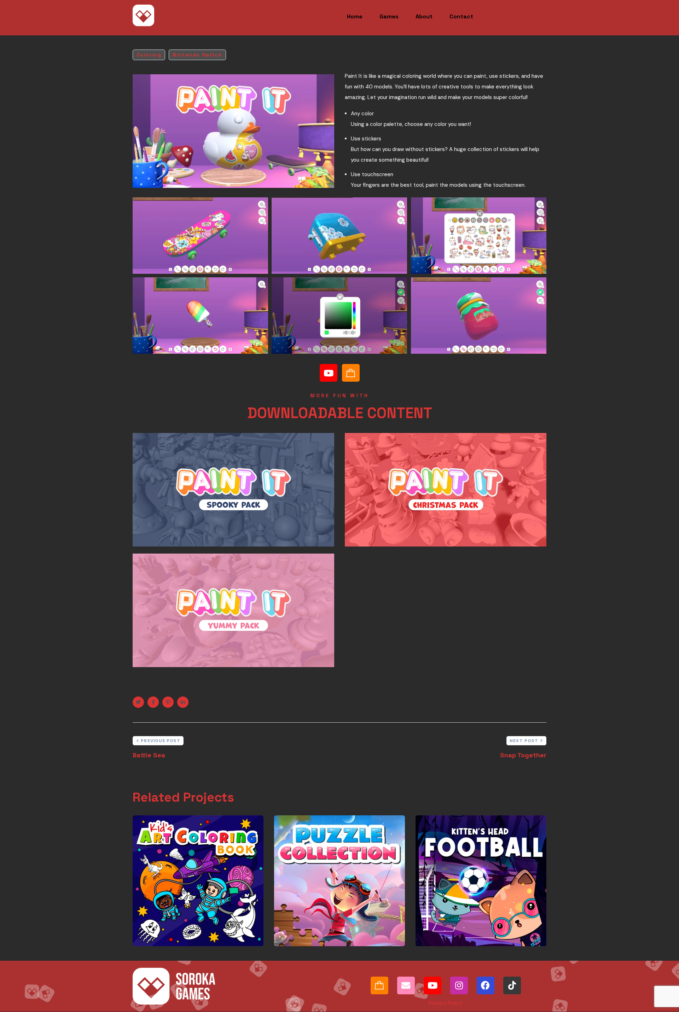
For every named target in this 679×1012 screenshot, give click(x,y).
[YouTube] (328, 373)
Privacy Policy (446, 1003)
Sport (435, 916)
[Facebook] (485, 985)
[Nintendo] (379, 985)
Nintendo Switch (197, 55)
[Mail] (406, 985)
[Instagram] (459, 985)
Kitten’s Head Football (452, 894)
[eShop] (351, 373)
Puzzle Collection (317, 903)
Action (436, 910)
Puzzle (342, 911)
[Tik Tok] (512, 985)
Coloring (149, 55)
